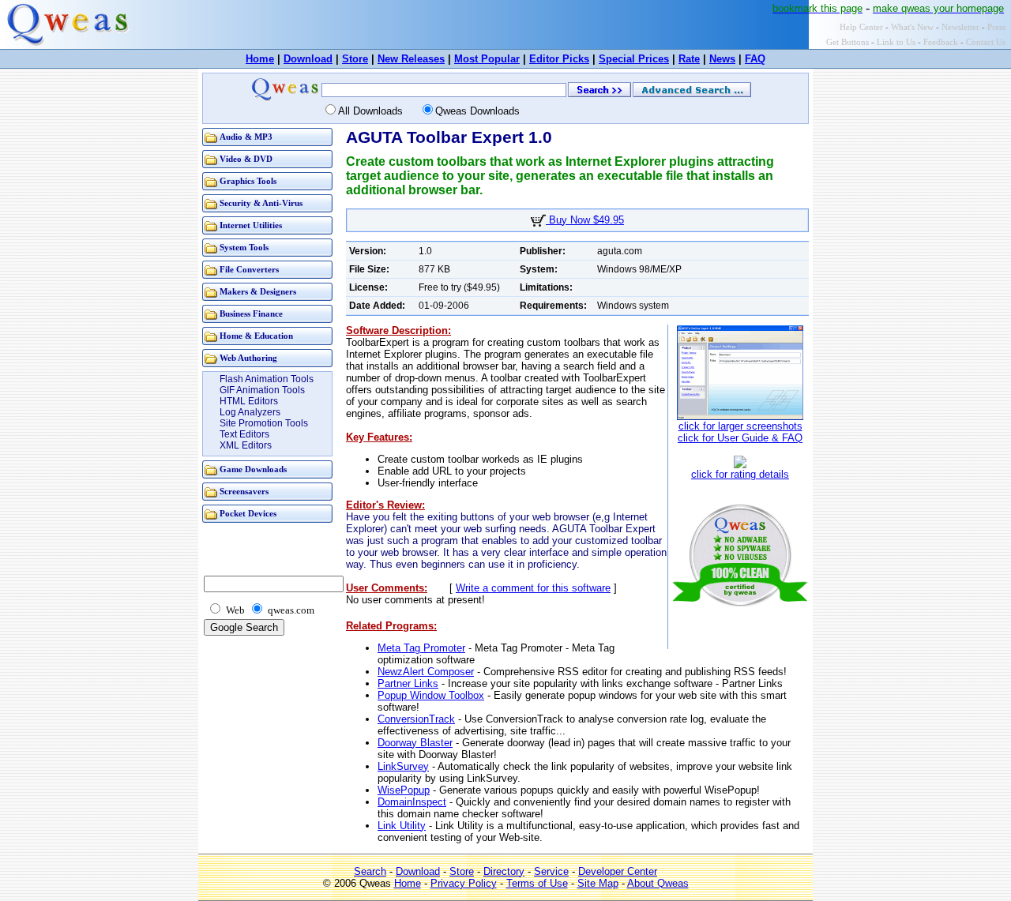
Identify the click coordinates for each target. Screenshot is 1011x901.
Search (370, 871)
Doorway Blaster (415, 743)
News (722, 59)
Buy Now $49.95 (585, 220)
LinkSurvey (403, 766)
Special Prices (634, 59)
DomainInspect (412, 802)
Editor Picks (559, 59)
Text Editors (244, 434)
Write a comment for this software (533, 588)
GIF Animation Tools (262, 390)
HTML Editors (249, 401)
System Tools (244, 247)
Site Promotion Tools (264, 423)
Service (551, 871)
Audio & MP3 (246, 137)
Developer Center (617, 871)
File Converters (249, 269)
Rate (689, 59)
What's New (912, 27)
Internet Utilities (251, 225)
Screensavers (244, 491)
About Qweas (658, 883)
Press (996, 27)
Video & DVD (246, 159)
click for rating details (740, 474)
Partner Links (408, 683)
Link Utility (402, 826)
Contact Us (985, 42)
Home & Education (256, 336)
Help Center (861, 27)
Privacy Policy (463, 883)
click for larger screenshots (740, 426)
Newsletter (960, 27)
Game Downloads (253, 469)
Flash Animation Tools (267, 379)
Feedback (940, 42)
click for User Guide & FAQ (740, 438)
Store (355, 59)
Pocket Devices (248, 513)
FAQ (755, 59)
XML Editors (246, 445)
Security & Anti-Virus (261, 203)
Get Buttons (847, 42)
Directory (503, 871)
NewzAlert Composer (426, 672)
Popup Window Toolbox (431, 695)
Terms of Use (537, 883)
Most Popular (487, 59)
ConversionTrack (416, 719)
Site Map (597, 883)
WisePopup (404, 790)
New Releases (411, 59)
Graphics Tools (248, 181)
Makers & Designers (258, 291)
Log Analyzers (250, 412)
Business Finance (251, 314)
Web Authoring (248, 358)
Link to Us (896, 42)
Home (260, 59)
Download (308, 59)
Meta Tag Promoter (421, 648)
